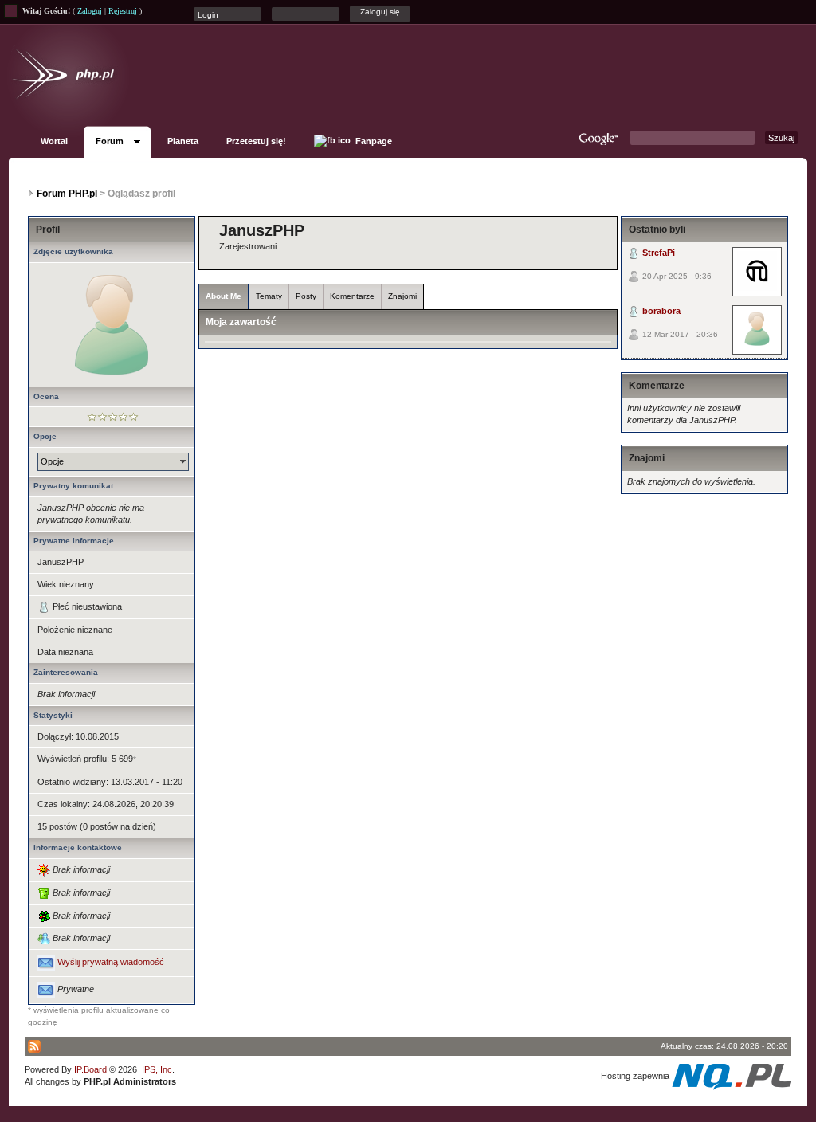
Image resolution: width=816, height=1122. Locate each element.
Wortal (54, 141)
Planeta (182, 141)
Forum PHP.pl (67, 193)
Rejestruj (122, 10)
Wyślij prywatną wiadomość (110, 962)
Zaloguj (89, 10)
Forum (110, 141)
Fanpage (372, 141)
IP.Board (90, 1069)
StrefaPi (658, 252)
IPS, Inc (157, 1069)
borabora (661, 311)
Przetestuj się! (256, 141)
